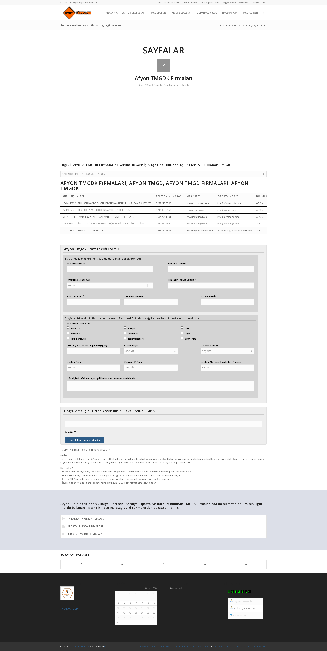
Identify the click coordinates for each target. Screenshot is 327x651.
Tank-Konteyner (78, 338)
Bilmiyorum (190, 338)
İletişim (256, 2)
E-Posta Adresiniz (210, 296)
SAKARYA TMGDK (69, 608)
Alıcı (187, 328)
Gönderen (75, 328)
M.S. (106, 646)
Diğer (187, 333)
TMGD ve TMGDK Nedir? (169, 2)
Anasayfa (236, 25)
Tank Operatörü (136, 338)
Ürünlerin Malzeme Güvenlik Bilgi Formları (221, 362)
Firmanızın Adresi (177, 263)
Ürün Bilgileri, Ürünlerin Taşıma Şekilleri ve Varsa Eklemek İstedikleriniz (101, 378)
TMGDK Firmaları (81, 646)
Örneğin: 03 (70, 432)
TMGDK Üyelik (190, 2)
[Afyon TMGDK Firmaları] (163, 65)
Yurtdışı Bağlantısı (209, 345)
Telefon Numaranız (134, 296)
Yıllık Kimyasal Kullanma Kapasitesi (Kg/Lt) (87, 345)
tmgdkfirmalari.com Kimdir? (236, 2)
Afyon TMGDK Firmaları (163, 78)
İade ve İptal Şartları (209, 2)
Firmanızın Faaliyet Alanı (78, 323)
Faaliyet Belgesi (131, 345)
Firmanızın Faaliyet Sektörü (182, 279)
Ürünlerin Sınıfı (74, 362)
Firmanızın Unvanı (76, 263)
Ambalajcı (75, 333)
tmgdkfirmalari (183, 85)
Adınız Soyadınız (75, 296)
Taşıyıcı (131, 328)
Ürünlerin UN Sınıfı (133, 362)
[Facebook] (264, 2)
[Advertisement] (162, 130)
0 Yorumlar (157, 85)
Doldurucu (133, 333)
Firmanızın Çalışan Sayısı (79, 279)
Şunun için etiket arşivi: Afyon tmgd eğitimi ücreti (91, 25)
